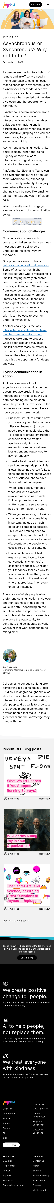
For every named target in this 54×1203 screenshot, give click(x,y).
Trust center (39, 1180)
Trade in (7, 1123)
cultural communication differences (26, 265)
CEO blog (8, 1161)
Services (7, 1118)
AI (4, 1133)
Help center (9, 1165)
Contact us (38, 1161)
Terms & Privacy (41, 1175)
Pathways (8, 1180)
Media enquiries (41, 1190)
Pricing (6, 1128)
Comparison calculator (14, 1185)
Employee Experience (39, 1123)
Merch (36, 1165)
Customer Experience (39, 1131)
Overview (8, 1108)
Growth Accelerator (39, 1115)
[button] (48, 4)
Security (37, 1170)
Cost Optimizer (41, 1108)
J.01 (5, 1138)
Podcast (7, 1170)
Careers (37, 1185)
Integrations (9, 1113)
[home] (8, 4)
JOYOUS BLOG (10, 37)
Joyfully (7, 1175)
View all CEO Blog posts (16, 920)
